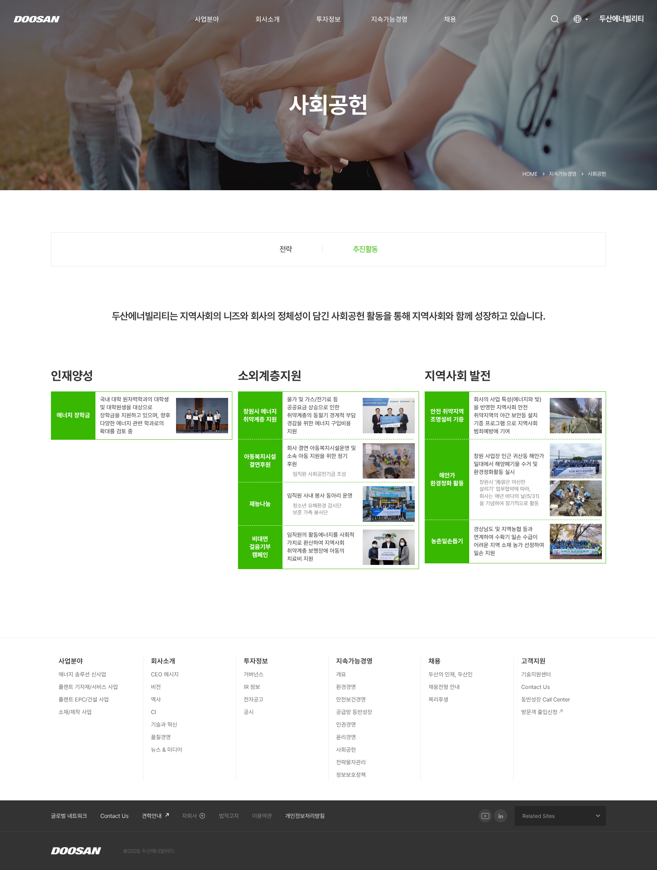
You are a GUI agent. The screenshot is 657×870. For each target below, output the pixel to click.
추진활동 (365, 249)
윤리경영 (346, 737)
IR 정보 (252, 687)
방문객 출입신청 (539, 712)
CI (153, 712)
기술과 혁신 (164, 724)
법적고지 (229, 816)
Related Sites (538, 816)
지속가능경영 (389, 19)
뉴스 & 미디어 (166, 749)
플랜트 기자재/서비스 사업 (88, 687)
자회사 (189, 816)
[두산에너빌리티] (76, 851)
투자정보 (328, 19)
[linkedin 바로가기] (500, 815)
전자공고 (253, 699)
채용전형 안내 (444, 687)
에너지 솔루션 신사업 (82, 674)
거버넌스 (253, 674)
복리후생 (438, 699)
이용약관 (262, 816)
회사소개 (268, 19)
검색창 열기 (555, 19)
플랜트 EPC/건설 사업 (84, 699)
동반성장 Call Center (545, 699)
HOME (530, 174)
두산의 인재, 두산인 (450, 674)
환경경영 (346, 687)
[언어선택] (581, 19)
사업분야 (207, 19)
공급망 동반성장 (354, 712)
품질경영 (161, 737)
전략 (285, 249)
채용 (450, 19)
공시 (249, 712)
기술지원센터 (536, 674)
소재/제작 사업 (75, 712)
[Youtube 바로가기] (485, 815)
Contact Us (535, 687)
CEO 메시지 (165, 674)
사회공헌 (346, 749)
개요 (341, 674)
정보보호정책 (351, 774)
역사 (156, 699)
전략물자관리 (351, 762)
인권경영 (346, 724)
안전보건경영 (351, 699)
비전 (156, 687)
